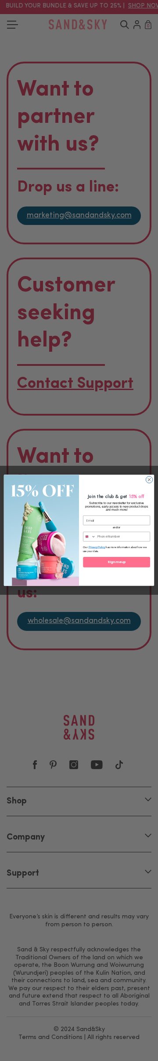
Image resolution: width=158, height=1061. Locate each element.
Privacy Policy (97, 547)
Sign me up (117, 562)
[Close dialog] (149, 479)
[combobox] (89, 537)
